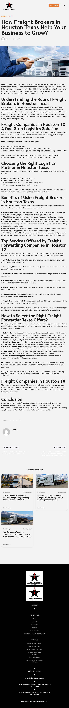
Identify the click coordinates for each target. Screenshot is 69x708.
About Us (34, 622)
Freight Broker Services (48, 337)
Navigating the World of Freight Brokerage (19, 371)
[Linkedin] (34, 609)
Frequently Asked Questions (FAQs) (34, 633)
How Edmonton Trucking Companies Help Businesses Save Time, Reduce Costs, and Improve (17, 534)
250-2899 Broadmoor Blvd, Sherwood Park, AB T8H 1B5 (34, 693)
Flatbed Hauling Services (34, 643)
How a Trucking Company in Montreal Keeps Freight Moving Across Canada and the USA (16, 497)
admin (8, 39)
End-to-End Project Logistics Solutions (34, 661)
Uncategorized (6, 16)
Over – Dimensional (34, 646)
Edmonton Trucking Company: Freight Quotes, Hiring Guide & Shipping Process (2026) (50, 497)
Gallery (34, 628)
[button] (7, 508)
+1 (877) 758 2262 (34, 671)
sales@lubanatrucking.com (34, 678)
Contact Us (34, 625)
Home (34, 619)
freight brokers (16, 205)
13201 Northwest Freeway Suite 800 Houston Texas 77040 (34, 685)
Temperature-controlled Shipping (34, 653)
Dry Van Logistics (34, 657)
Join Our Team (34, 631)
